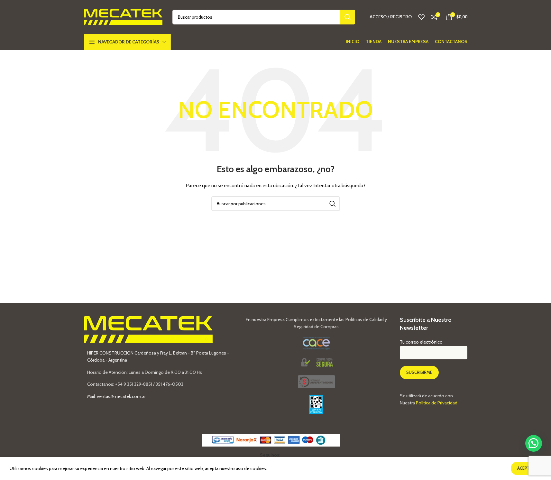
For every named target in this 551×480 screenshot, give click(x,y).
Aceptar (526, 468)
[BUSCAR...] (347, 17)
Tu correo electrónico (421, 342)
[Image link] (316, 381)
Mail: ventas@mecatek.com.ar (116, 396)
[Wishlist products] (421, 17)
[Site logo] (123, 16)
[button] (533, 443)
